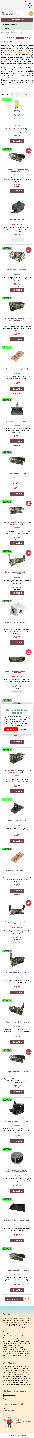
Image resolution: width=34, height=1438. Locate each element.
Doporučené (6, 94)
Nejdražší (24, 94)
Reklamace (29, 2)
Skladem (8, 28)
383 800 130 (7, 1408)
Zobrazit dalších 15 (13, 1299)
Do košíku (17, 141)
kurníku (25, 50)
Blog (4, 1399)
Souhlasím (10, 729)
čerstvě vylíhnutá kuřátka (18, 52)
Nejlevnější (15, 94)
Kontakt (30, 7)
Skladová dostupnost (10, 24)
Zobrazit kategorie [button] (17, 20)
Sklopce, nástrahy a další (18, 32)
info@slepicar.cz (9, 1411)
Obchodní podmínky (9, 1395)
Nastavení (24, 729)
